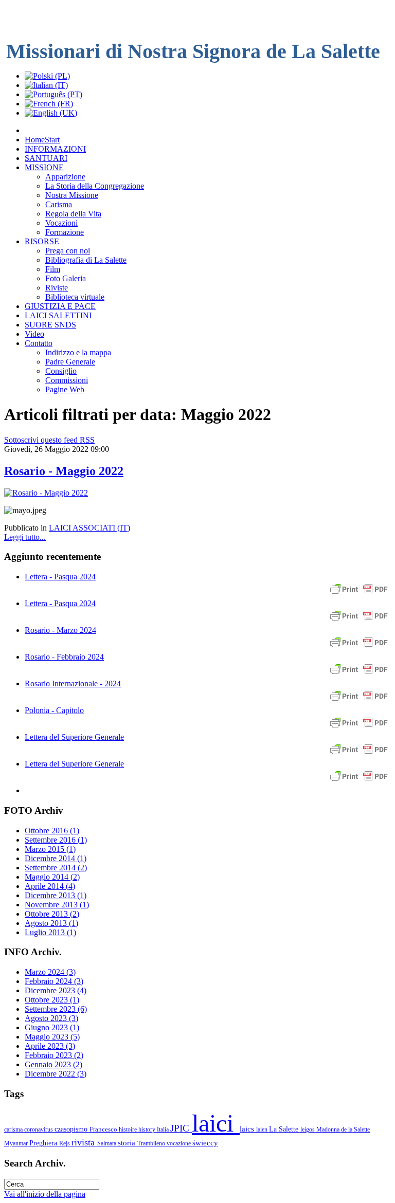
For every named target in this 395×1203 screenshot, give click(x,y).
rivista (84, 1142)
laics (248, 1128)
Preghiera (44, 1143)
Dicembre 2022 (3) (55, 1073)
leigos (308, 1129)
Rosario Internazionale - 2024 (73, 683)
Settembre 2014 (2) (56, 867)
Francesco (104, 1129)
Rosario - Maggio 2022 (63, 471)
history (147, 1129)
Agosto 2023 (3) (51, 1018)
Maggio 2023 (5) (52, 1036)
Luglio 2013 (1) (50, 932)
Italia (163, 1129)
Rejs (65, 1143)
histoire (128, 1129)
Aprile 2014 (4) (50, 886)
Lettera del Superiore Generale (74, 737)
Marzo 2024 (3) (50, 972)
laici (216, 1123)
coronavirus (39, 1129)
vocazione (179, 1143)
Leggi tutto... (25, 537)
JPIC (181, 1128)
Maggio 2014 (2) (52, 876)
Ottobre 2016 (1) (52, 830)
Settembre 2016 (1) (56, 839)
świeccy (205, 1142)
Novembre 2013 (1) (57, 904)
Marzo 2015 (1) (50, 849)
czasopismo (72, 1129)
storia (127, 1142)
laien (262, 1129)
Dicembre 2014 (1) (55, 858)
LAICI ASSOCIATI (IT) (89, 527)
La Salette (284, 1129)
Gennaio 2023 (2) (53, 1064)
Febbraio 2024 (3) (54, 981)
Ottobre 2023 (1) (52, 999)
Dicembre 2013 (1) (55, 895)
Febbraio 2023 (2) (54, 1055)
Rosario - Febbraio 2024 (64, 656)
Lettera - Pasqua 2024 (60, 576)
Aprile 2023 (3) (50, 1046)
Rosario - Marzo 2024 (60, 630)
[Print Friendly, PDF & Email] (359, 594)
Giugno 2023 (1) (52, 1027)
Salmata (107, 1143)
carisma (14, 1129)
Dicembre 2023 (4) (55, 990)
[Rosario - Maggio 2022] (46, 492)
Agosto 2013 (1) (51, 923)
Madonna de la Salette (343, 1129)
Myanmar (16, 1143)
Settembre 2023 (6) (56, 1009)
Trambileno (152, 1143)
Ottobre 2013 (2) (52, 913)
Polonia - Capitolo (54, 710)
